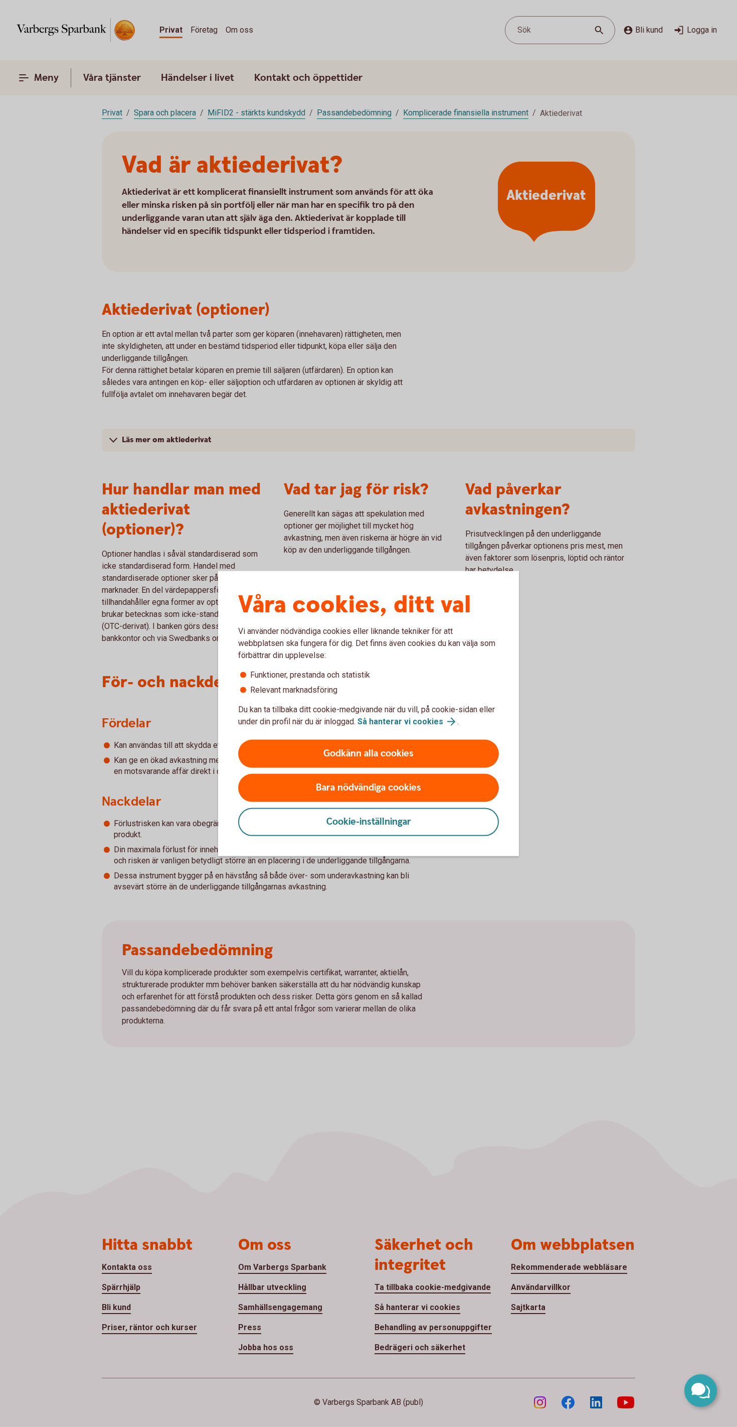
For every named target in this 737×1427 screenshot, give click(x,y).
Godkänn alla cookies (368, 753)
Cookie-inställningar (368, 822)
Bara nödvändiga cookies (368, 788)
